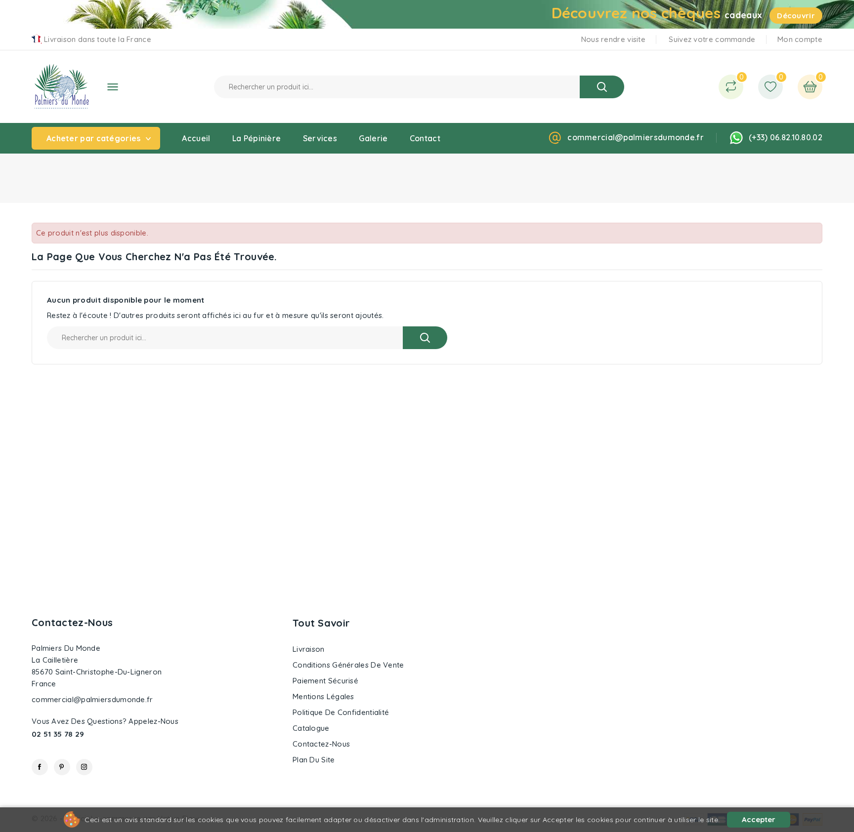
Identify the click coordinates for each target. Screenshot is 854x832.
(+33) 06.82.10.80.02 (785, 137)
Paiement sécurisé (325, 680)
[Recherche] (602, 87)
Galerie (373, 138)
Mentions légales (323, 696)
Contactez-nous (72, 622)
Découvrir (796, 15)
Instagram (84, 767)
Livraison (309, 649)
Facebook (40, 767)
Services (320, 138)
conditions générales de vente (348, 665)
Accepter (758, 819)
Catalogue (311, 728)
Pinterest (62, 767)
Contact (425, 138)
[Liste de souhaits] (770, 87)
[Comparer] (731, 87)
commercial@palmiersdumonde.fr (635, 137)
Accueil (196, 138)
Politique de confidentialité (341, 712)
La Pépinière (256, 138)
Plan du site (314, 759)
